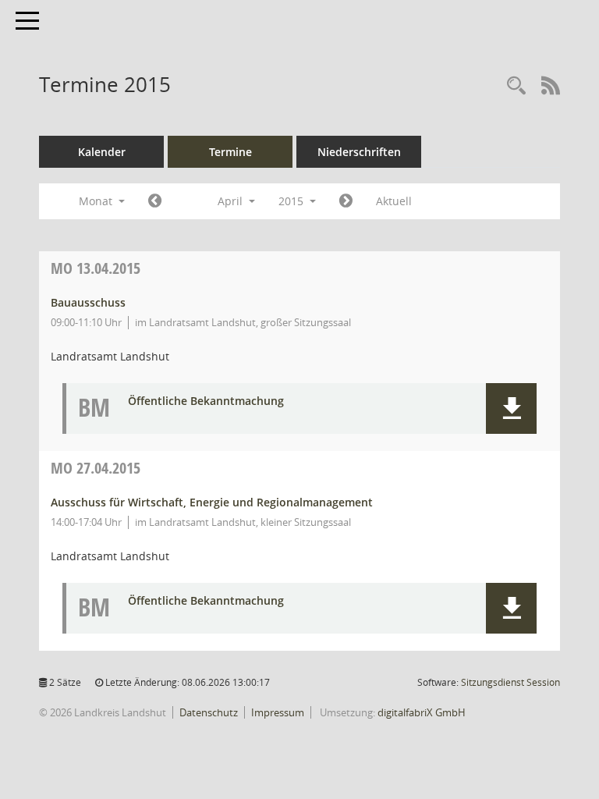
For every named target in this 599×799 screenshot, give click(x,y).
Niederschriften (359, 151)
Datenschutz (208, 712)
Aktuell (394, 201)
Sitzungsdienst (510, 682)
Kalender (102, 151)
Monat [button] (97, 201)
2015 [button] (292, 201)
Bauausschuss (88, 302)
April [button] (232, 201)
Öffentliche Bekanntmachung (206, 401)
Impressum (277, 712)
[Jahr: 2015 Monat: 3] (154, 201)
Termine (230, 151)
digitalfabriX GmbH (421, 712)
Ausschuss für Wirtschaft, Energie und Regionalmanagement (212, 502)
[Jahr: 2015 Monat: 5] (346, 201)
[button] (511, 408)
